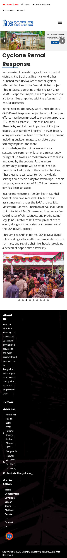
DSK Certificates (12, 4)
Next (59, 274)
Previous (8, 274)
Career (26, 4)
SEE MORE (55, 42)
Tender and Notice (42, 4)
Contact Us (9, 10)
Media (8, 489)
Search (22, 10)
